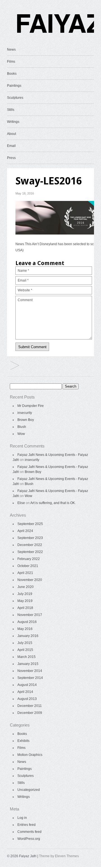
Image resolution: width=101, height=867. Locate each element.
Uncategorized (28, 790)
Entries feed (26, 825)
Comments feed (29, 832)
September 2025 (30, 524)
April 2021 (25, 573)
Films (11, 62)
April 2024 (25, 531)
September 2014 (30, 678)
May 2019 (25, 601)
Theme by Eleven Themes (59, 856)
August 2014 (27, 685)
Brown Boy (25, 420)
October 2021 (27, 566)
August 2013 (27, 699)
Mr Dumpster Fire (30, 406)
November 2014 (29, 671)
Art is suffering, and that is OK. (53, 503)
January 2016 (27, 636)
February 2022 (28, 559)
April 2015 (25, 650)
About (11, 134)
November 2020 (29, 580)
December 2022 (29, 545)
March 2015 (26, 657)
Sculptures (15, 98)
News (11, 49)
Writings (13, 122)
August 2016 (27, 622)
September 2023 (30, 538)
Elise (21, 503)
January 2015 (27, 664)
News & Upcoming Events (15, 366)
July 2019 (24, 594)
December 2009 (29, 713)
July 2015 (24, 643)
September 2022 (30, 552)
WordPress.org (28, 839)
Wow (21, 434)
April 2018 (25, 608)
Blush (21, 427)
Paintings (14, 86)
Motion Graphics (29, 755)
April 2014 (25, 692)
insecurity (24, 413)
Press (11, 158)
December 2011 (29, 706)
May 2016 (25, 629)
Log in (22, 818)
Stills (10, 110)
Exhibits (23, 741)
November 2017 (29, 615)
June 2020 (25, 587)
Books (12, 74)
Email (11, 146)
